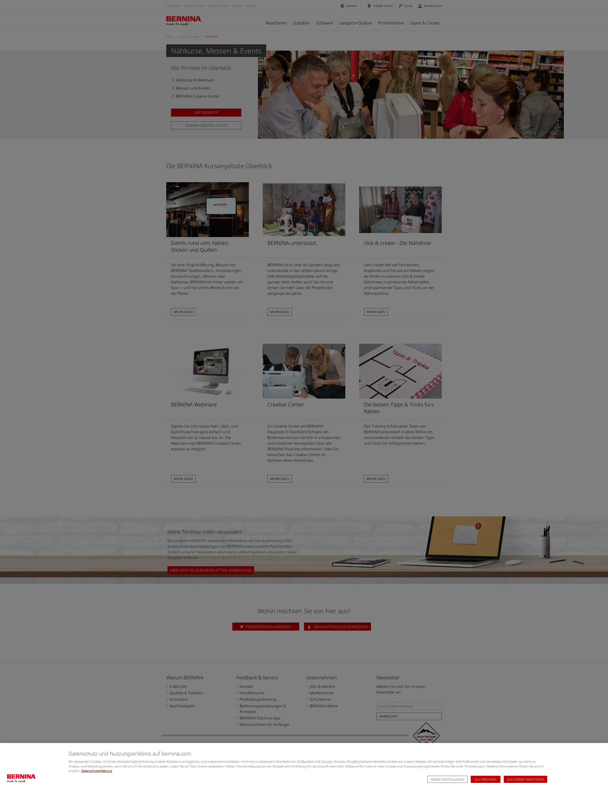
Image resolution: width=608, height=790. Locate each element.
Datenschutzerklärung (96, 771)
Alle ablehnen (485, 779)
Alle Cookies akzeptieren (525, 779)
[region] (304, 766)
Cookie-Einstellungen (447, 779)
